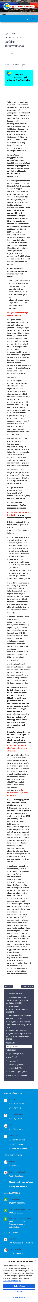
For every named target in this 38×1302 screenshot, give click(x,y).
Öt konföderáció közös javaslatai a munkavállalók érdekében (17, 1000)
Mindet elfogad (19, 1286)
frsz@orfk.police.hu (16, 1176)
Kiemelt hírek (13, 1068)
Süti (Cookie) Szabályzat (12, 1281)
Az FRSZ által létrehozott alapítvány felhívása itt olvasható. (17, 748)
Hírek (7, 64)
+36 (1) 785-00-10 (16, 1104)
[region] (19, 1280)
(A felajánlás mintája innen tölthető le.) (17, 793)
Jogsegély (12, 1061)
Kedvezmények (14, 1064)
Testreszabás (19, 1292)
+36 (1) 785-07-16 (16, 1108)
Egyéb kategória (14, 1054)
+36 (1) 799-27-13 (16, 1129)
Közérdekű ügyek (18, 64)
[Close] (36, 1260)
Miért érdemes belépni (17, 1075)
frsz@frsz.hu (14, 1165)
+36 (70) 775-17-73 (16, 1119)
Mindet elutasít (19, 1297)
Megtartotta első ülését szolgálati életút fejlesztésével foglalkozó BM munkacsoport (18, 1033)
